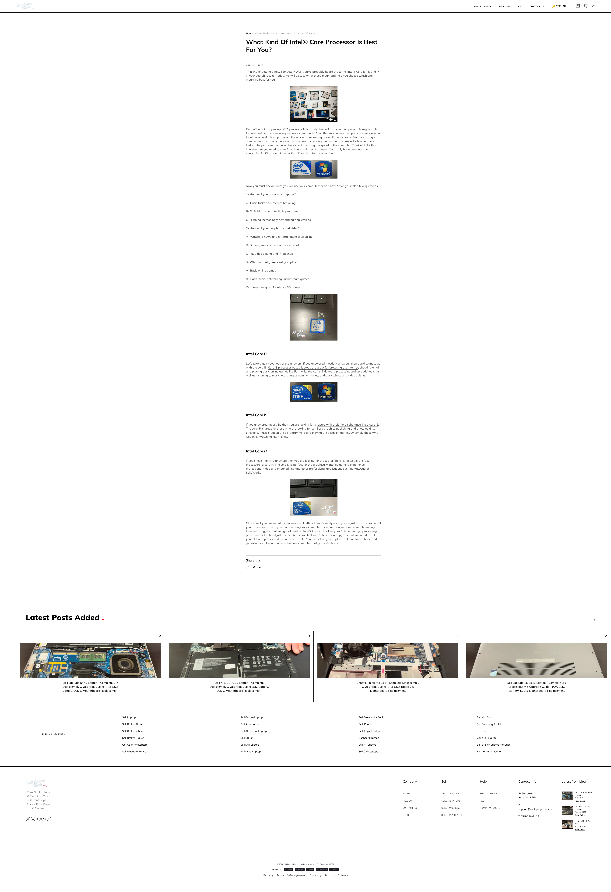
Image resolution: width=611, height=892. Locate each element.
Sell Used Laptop (250, 751)
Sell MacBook (485, 717)
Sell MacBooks (450, 807)
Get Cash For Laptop (134, 744)
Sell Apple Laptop (369, 731)
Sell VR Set (246, 737)
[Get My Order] (593, 6)
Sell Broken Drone (132, 724)
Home (249, 33)
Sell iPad (482, 731)
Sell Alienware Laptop (253, 731)
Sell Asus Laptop (250, 724)
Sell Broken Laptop (251, 717)
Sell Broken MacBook (371, 717)
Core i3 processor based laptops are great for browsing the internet (313, 367)
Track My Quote (490, 807)
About (406, 793)
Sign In (559, 6)
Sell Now (504, 6)
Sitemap (343, 875)
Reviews (408, 800)
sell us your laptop (329, 539)
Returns (330, 875)
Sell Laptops (450, 793)
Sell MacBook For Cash (135, 751)
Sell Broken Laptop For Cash (493, 744)
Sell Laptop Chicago (489, 751)
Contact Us (537, 6)
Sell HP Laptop (367, 744)
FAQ (520, 6)
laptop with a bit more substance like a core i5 (347, 424)
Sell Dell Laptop (249, 744)
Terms (280, 875)
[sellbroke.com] (37, 786)
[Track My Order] (578, 6)
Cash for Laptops (369, 737)
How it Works (482, 6)
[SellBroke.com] (25, 6)
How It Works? (489, 793)
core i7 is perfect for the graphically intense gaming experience (323, 464)
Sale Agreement (297, 875)
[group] (90, 666)
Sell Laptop (129, 717)
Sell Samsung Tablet (489, 724)
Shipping (315, 875)
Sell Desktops (450, 800)
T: (528, 816)
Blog (406, 814)
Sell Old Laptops (368, 751)
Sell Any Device (452, 814)
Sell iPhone (365, 724)
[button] (591, 620)
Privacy (268, 875)
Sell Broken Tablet (133, 737)
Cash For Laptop (487, 737)
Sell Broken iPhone (133, 731)
